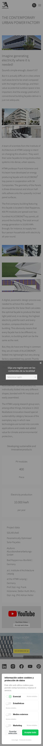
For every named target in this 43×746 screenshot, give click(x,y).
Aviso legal (15, 740)
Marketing (17, 725)
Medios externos (20, 714)
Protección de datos (25, 740)
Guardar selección (12, 732)
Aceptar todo (30, 732)
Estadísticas (18, 703)
